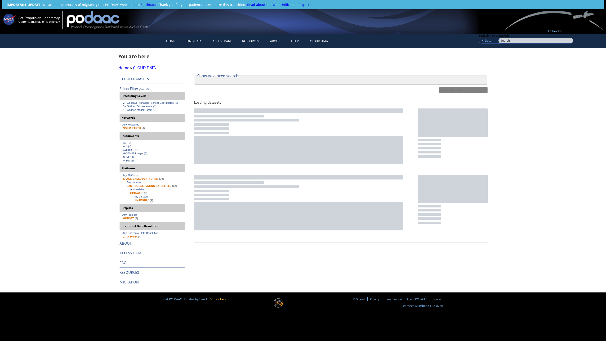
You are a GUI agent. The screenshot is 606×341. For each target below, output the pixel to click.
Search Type (488, 35)
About (275, 41)
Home (170, 41)
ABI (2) (127, 142)
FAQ (123, 262)
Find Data (194, 41)
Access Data (222, 41)
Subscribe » (218, 299)
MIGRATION (129, 282)
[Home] (112, 20)
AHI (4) (127, 146)
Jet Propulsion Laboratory (39, 18)
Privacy (374, 299)
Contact (437, 299)
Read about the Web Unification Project (278, 4)
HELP (295, 41)
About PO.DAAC (417, 299)
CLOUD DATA (319, 41)
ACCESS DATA (130, 253)
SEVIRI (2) (129, 157)
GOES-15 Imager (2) (135, 153)
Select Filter (129, 88)
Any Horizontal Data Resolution (140, 233)
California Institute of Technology (39, 21)
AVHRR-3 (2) (130, 149)
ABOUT (126, 243)
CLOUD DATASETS (134, 78)
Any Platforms (130, 175)
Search (503, 35)
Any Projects (129, 214)
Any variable (134, 182)
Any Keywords (130, 124)
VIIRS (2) (128, 160)
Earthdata (148, 4)
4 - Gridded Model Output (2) (139, 109)
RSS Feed (359, 299)
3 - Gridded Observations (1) (139, 106)
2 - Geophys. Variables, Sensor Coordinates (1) (150, 102)
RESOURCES (250, 41)
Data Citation (393, 299)
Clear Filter (146, 89)
